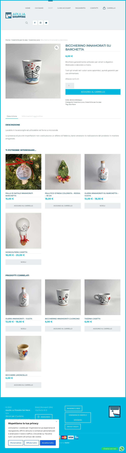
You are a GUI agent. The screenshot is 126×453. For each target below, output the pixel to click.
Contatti (94, 8)
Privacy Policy (73, 426)
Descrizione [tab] (12, 116)
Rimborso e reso (73, 408)
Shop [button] (50, 8)
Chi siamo (39, 8)
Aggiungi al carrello (93, 92)
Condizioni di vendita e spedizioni (78, 417)
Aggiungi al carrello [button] (23, 206)
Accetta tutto (48, 443)
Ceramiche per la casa (19, 40)
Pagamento (80, 8)
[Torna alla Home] (15, 15)
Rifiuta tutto (31, 443)
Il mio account (64, 8)
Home (27, 8)
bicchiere (72, 104)
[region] (32, 433)
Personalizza (15, 443)
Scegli (102, 206)
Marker (67, 443)
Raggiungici (45, 417)
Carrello (111, 8)
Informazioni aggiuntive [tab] (32, 116)
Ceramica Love (34, 40)
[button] (26, 23)
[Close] (56, 421)
